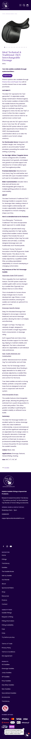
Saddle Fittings (7, 613)
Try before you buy (8, 637)
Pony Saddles (6, 681)
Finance (4, 600)
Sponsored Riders (8, 588)
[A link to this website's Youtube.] (10, 546)
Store (3, 14)
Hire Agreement (7, 656)
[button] (24, 5)
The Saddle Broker (8, 572)
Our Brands (5, 580)
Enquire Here (7, 76)
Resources (5, 596)
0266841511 (5, 514)
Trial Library (5, 563)
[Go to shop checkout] (27, 5)
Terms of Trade (7, 644)
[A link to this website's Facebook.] (3, 546)
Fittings (4, 559)
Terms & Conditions (8, 652)
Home (4, 555)
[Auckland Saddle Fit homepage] (10, 5)
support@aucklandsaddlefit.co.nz (13, 518)
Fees (3, 629)
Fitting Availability (7, 625)
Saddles (4, 568)
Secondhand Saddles (9, 693)
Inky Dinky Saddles (8, 685)
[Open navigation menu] (20, 5)
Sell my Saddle (7, 576)
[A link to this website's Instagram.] (7, 546)
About (4, 584)
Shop (3, 592)
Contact (4, 604)
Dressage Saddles (10, 14)
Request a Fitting (7, 617)
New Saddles (6, 467)
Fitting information (8, 621)
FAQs (3, 633)
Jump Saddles (6, 673)
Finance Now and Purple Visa (12, 82)
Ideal (16, 14)
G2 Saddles (6, 665)
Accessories (6, 697)
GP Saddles (5, 677)
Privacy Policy (6, 648)
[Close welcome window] (23, 729)
